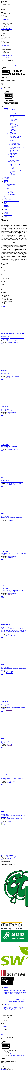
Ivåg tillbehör (4, 585)
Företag (9, 57)
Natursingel (17, 707)
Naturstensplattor (14, 122)
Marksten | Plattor (11, 109)
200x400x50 (9, 636)
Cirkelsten (12, 117)
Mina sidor (9, 59)
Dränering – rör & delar (16, 136)
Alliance (9, 187)
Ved (11, 175)
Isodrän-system (13, 141)
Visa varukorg (9, 88)
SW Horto (9, 191)
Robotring (12, 171)
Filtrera (2, 289)
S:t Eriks (9, 190)
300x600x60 (9, 342)
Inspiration (6, 177)
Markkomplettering (11, 133)
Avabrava (12, 1053)
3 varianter (9, 594)
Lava (13, 447)
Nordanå (9, 185)
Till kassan (3, 88)
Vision (2, 477)
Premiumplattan (4, 406)
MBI (8, 188)
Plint (11, 132)
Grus (11, 157)
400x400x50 (16, 636)
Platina (9, 483)
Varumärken (7, 182)
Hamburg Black (11, 818)
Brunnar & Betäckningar (16, 139)
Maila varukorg (12, 80)
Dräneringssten (13, 153)
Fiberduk (12, 134)
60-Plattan (13, 333)
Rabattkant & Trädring (15, 170)
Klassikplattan (4, 370)
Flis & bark (12, 167)
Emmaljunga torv (11, 184)
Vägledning (6, 178)
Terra (17, 376)
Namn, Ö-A (7, 304)
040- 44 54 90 (8, 55)
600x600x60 (16, 342)
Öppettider (6, 181)
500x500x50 (9, 673)
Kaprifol (2, 851)
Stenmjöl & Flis (14, 150)
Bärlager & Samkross (15, 151)
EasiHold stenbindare (15, 163)
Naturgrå (13, 340)
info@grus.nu (4, 1026)
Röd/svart (14, 781)
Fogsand (12, 173)
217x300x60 (9, 557)
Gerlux (2, 811)
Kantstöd (12, 129)
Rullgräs (12, 156)
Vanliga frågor (13, 65)
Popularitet (6, 295)
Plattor (11, 112)
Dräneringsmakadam (15, 143)
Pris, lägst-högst (8, 299)
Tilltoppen (2, 1039)
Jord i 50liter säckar (15, 160)
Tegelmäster (10, 192)
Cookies (20, 1009)
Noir (12, 671)
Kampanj (6, 298)
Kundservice (6, 1004)
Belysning (12, 174)
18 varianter (9, 413)
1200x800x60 (9, 520)
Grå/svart (9, 781)
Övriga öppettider (5, 19)
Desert (8, 671)
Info (2, 343)
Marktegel (12, 120)
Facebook (3, 1032)
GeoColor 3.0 (4, 738)
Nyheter (6, 297)
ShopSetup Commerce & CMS (17, 1055)
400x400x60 (9, 449)
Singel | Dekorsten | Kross (13, 144)
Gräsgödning (13, 165)
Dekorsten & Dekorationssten (17, 147)
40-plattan (6, 624)
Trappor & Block (14, 130)
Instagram (3, 1034)
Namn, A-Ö (7, 302)
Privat (5, 57)
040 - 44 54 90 (8, 29)
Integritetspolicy (13, 1009)
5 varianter (9, 745)
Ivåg (2, 548)
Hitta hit (3, 29)
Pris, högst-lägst (8, 301)
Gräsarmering (13, 119)
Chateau (2, 664)
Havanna (9, 447)
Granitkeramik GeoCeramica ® (17, 115)
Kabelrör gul (13, 140)
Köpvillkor (6, 1009)
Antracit (9, 340)
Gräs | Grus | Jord (11, 154)
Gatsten (12, 116)
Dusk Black (10, 744)
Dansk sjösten (10, 707)
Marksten (12, 110)
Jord (11, 158)
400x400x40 (16, 449)
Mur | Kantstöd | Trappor (13, 125)
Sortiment (6, 108)
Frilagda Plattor (4, 701)
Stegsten (12, 123)
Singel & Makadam (15, 146)
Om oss (5, 1007)
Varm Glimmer (18, 483)
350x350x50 (9, 858)
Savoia (12, 483)
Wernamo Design (11, 194)
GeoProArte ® (13, 113)
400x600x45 (9, 782)
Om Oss (12, 63)
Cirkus (2, 513)
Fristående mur (13, 126)
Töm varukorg (4, 80)
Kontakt (12, 62)
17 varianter (9, 377)
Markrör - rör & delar (15, 137)
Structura (3, 441)
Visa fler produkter (5, 861)
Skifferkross (13, 149)
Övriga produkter (11, 161)
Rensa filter (3, 271)
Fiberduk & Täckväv (15, 164)
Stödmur (12, 127)
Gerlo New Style (4, 774)
